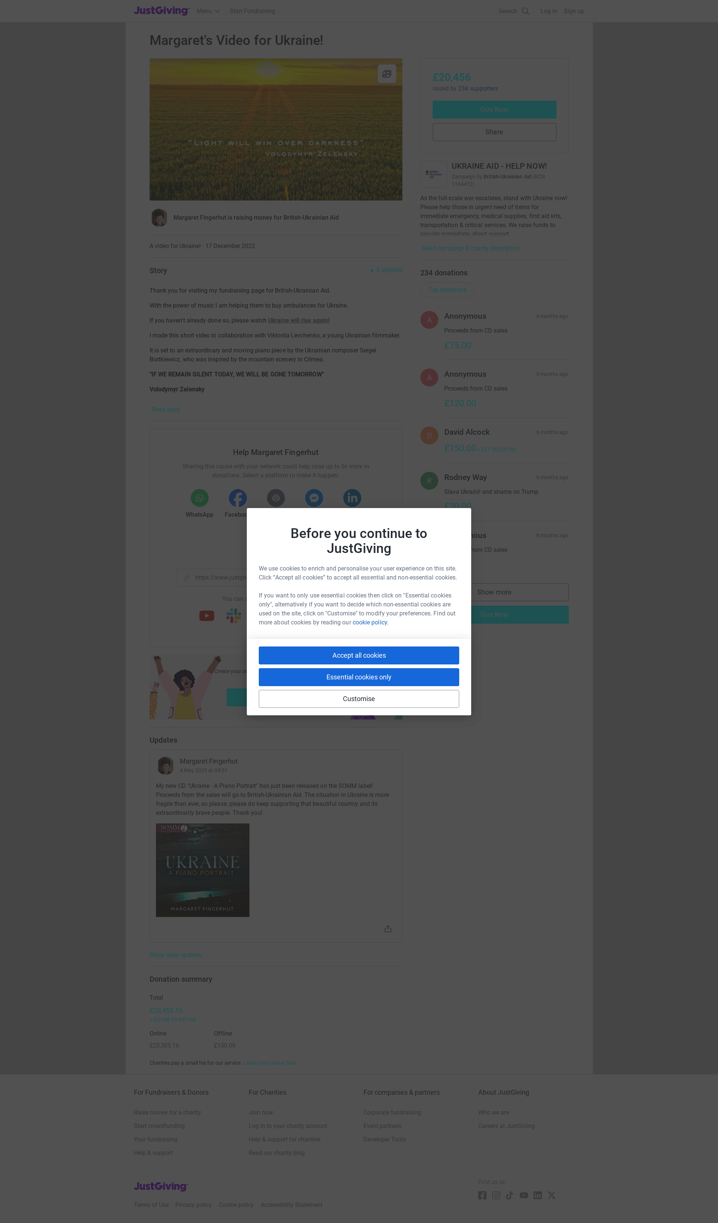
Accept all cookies (359, 655)
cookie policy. (371, 622)
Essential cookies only (359, 677)
